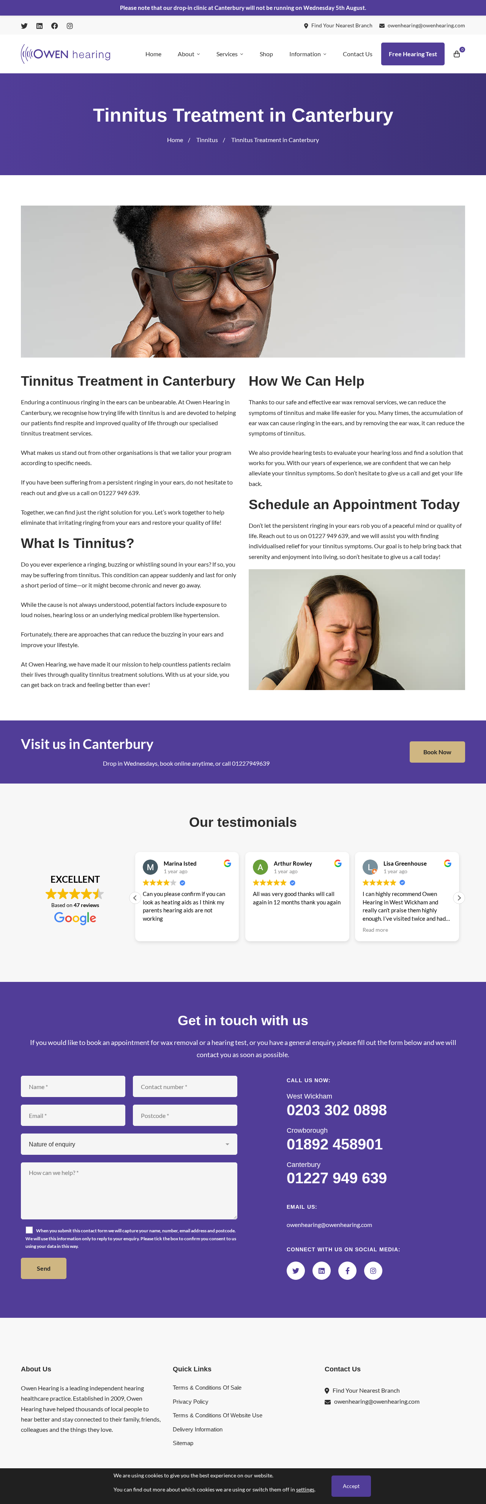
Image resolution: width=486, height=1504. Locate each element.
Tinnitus (207, 139)
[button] (459, 898)
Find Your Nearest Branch (366, 1390)
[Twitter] (296, 1271)
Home (175, 139)
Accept (351, 1486)
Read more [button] (266, 930)
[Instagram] (373, 1271)
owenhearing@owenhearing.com (329, 1224)
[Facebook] (347, 1271)
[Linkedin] (321, 1271)
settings (305, 1489)
